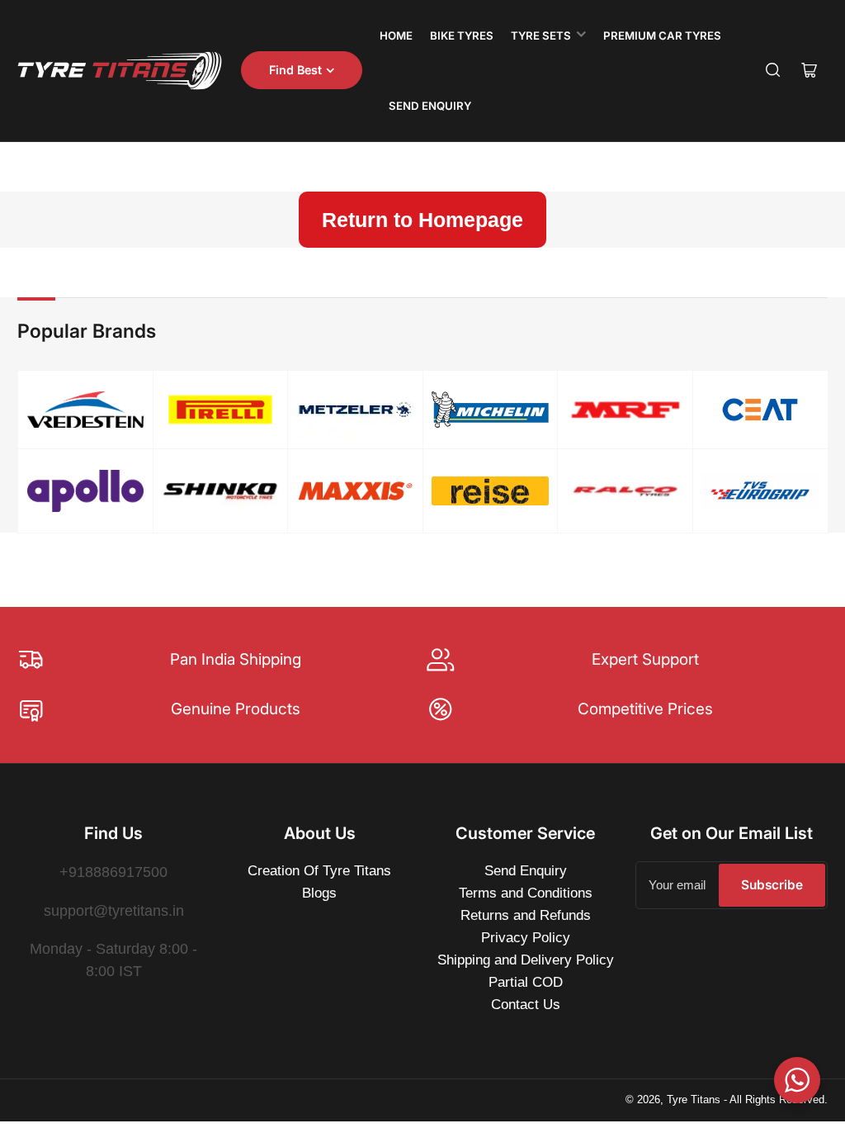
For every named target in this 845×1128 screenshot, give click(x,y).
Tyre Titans (693, 1099)
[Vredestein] (85, 410)
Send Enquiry (430, 105)
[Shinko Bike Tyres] (220, 491)
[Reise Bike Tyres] (490, 490)
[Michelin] (490, 409)
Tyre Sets (541, 35)
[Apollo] (85, 490)
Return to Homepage (422, 219)
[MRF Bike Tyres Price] (625, 410)
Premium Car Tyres (662, 35)
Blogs (319, 893)
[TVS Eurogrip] (760, 490)
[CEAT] (760, 409)
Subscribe (772, 885)
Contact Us (525, 1004)
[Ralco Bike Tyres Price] (625, 491)
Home (396, 35)
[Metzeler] (355, 409)
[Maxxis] (355, 491)
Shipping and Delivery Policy (525, 960)
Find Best (295, 70)
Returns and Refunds (525, 915)
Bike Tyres (461, 35)
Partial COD (526, 982)
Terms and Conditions (525, 893)
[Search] (773, 70)
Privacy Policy (525, 938)
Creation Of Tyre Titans (319, 871)
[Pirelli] (220, 410)
